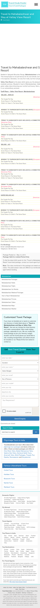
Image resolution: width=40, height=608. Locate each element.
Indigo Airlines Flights (24, 498)
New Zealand (14, 553)
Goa (5, 535)
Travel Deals (5, 20)
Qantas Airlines (20, 515)
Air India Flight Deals (10, 498)
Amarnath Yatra (9, 455)
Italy (17, 551)
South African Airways (23, 517)
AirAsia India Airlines (18, 499)
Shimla (18, 537)
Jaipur (27, 535)
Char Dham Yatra (9, 451)
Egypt (27, 551)
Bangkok (20, 556)
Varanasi (21, 535)
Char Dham (22, 589)
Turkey (22, 551)
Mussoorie (25, 537)
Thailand (13, 556)
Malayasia (7, 554)
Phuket (14, 554)
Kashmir (15, 541)
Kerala (10, 535)
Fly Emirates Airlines (23, 513)
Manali (12, 537)
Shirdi (28, 539)
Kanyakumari (26, 457)
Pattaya (27, 556)
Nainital (32, 537)
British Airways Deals (22, 511)
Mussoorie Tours (9, 479)
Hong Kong (23, 553)
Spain (23, 549)
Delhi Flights (21, 501)
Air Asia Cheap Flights (25, 510)
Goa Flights (30, 503)
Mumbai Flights (31, 501)
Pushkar (33, 535)
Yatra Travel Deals (20, 529)
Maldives (6, 556)
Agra (15, 535)
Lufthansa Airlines (9, 515)
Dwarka (6, 457)
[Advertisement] (20, 45)
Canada (27, 554)
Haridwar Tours (9, 474)
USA (32, 556)
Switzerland (29, 549)
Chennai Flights (20, 503)
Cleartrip (6, 523)
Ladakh (22, 541)
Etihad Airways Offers (10, 513)
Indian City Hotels (7, 587)
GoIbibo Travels (20, 527)
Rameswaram (14, 457)
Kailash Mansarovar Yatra (24, 451)
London (12, 549)
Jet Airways (7, 499)
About (28, 591)
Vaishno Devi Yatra (10, 453)
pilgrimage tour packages (12, 447)
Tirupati (28, 455)
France (6, 551)
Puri (33, 455)
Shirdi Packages (20, 455)
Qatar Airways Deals (9, 517)
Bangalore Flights (9, 503)
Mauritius (20, 554)
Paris (17, 549)
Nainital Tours (8, 483)
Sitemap (24, 592)
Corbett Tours (8, 470)
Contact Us (30, 592)
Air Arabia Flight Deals (10, 510)
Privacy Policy (34, 591)
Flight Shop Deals (9, 527)
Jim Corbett (7, 539)
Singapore (32, 553)
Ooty (5, 543)
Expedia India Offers (9, 525)
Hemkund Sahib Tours (24, 453)
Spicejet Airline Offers (10, 501)
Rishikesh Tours (9, 487)
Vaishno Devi (7, 541)
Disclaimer (18, 592)
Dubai (32, 551)
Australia (6, 553)
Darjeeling (15, 539)
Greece (12, 551)
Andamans (29, 541)
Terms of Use (11, 592)
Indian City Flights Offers (19, 587)
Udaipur (6, 537)
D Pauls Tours (25, 523)
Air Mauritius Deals (9, 511)
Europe (6, 549)
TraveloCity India (8, 529)
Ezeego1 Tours (21, 525)
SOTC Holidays (31, 527)
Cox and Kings (15, 523)
